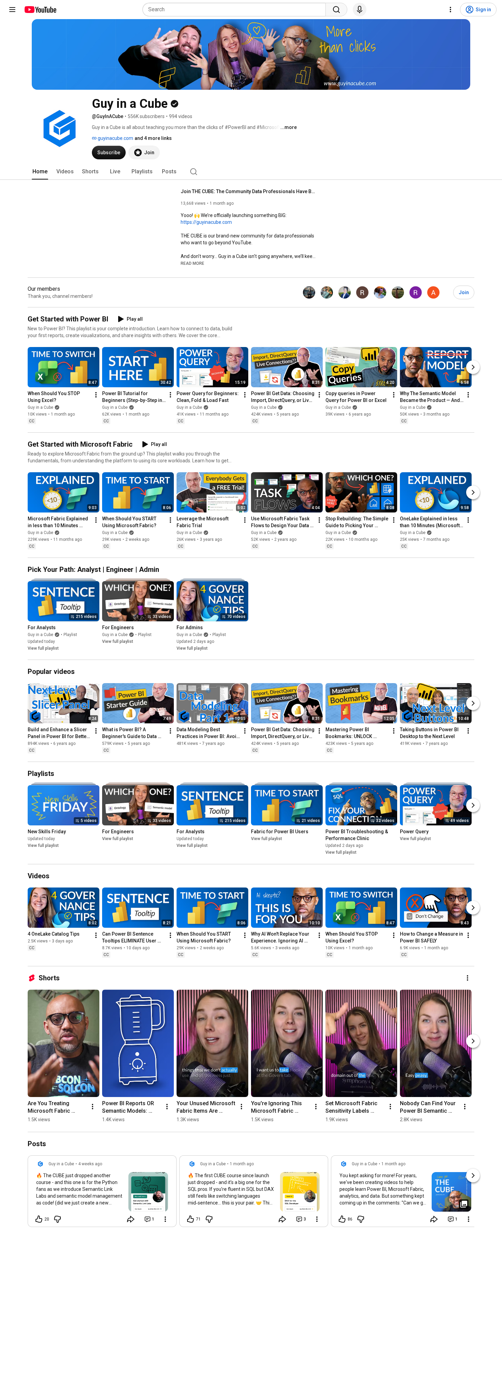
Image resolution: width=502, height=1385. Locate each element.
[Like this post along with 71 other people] (190, 1219)
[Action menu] (165, 1219)
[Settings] (450, 9)
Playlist (70, 634)
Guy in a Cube (40, 407)
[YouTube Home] (40, 9)
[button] (192, 263)
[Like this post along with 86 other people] (342, 1219)
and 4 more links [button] (153, 138)
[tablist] (251, 171)
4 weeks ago (90, 1164)
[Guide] (12, 9)
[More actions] (96, 395)
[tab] (40, 171)
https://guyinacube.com (206, 222)
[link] (102, 1193)
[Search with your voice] (359, 9)
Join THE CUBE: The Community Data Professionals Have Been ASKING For (249, 191)
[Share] (131, 1219)
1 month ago (242, 1164)
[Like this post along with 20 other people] (38, 1219)
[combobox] (236, 9)
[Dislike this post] (57, 1219)
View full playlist (43, 648)
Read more (192, 263)
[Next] (473, 367)
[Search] (336, 9)
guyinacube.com (115, 138)
